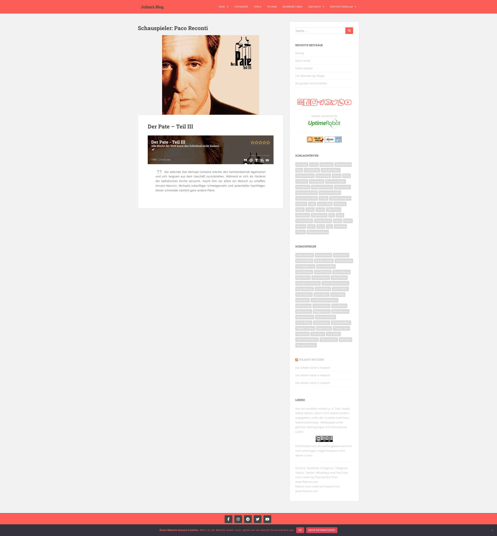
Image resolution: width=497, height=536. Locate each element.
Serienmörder (304, 220)
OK (300, 530)
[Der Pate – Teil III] (210, 75)
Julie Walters (339, 305)
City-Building (312, 170)
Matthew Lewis (305, 317)
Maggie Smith (321, 311)
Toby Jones (302, 334)
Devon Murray (341, 272)
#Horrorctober (292, 6)
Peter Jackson (321, 322)
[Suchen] (349, 30)
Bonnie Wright (304, 260)
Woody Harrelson (306, 345)
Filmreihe (302, 181)
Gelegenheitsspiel (322, 187)
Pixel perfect (323, 477)
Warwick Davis (329, 339)
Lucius (320, 209)
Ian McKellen (323, 289)
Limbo (310, 209)
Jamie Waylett (304, 294)
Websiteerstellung (318, 232)
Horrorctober (342, 187)
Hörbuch (301, 204)
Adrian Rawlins (305, 255)
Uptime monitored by (324, 116)
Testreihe (340, 226)
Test (329, 226)
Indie (312, 204)
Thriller (300, 232)
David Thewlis (322, 272)
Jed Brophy (302, 300)
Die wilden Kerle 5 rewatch (312, 367)
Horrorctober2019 (306, 192)
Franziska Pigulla (336, 181)
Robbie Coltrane (305, 328)
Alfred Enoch (341, 255)
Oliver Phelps (304, 322)
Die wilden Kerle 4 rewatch (312, 375)
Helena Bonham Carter (335, 283)
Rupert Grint (324, 328)
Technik (272, 6)
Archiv (313, 164)
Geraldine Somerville (308, 283)
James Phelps (340, 289)
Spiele (257, 6)
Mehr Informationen (321, 530)
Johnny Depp (303, 305)
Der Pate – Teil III (170, 126)
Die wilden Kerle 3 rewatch (312, 383)
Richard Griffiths (341, 322)
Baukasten (326, 164)
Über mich (314, 6)
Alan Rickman (323, 255)
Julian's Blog (152, 6)
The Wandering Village (310, 76)
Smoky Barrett (323, 220)
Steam (347, 220)
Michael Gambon (325, 317)
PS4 (332, 215)
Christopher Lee (305, 266)
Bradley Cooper (323, 260)
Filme (222, 6)
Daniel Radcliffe (325, 266)
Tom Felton (318, 334)
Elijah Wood (303, 277)
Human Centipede (340, 198)
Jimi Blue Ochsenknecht (324, 300)
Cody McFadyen (330, 170)
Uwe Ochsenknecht (307, 339)
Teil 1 (311, 226)
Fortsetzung (316, 181)
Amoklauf (302, 164)
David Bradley (304, 272)
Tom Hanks (333, 334)
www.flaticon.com (306, 482)
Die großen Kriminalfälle (311, 83)
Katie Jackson (304, 311)
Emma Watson (320, 277)
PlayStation (303, 215)
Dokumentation (305, 175)
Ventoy (299, 53)
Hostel (323, 198)
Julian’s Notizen (311, 359)
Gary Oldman (339, 277)
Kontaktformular (341, 6)
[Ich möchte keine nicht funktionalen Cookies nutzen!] (492, 530)
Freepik (328, 486)
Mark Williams (340, 311)
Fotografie (241, 6)
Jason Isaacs (321, 294)
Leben (300, 209)
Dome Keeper (304, 68)
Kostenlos (340, 204)
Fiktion (336, 175)
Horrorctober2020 (330, 192)
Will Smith (345, 339)
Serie (340, 215)
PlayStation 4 (319, 215)
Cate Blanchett (344, 260)
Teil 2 (321, 226)
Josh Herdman (321, 305)
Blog (299, 170)
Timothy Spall (341, 328)
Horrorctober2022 (306, 198)
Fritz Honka (303, 187)
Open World (333, 209)
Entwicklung (323, 175)
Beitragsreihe (343, 164)
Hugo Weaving (304, 289)
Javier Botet (338, 294)
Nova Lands (302, 60)
